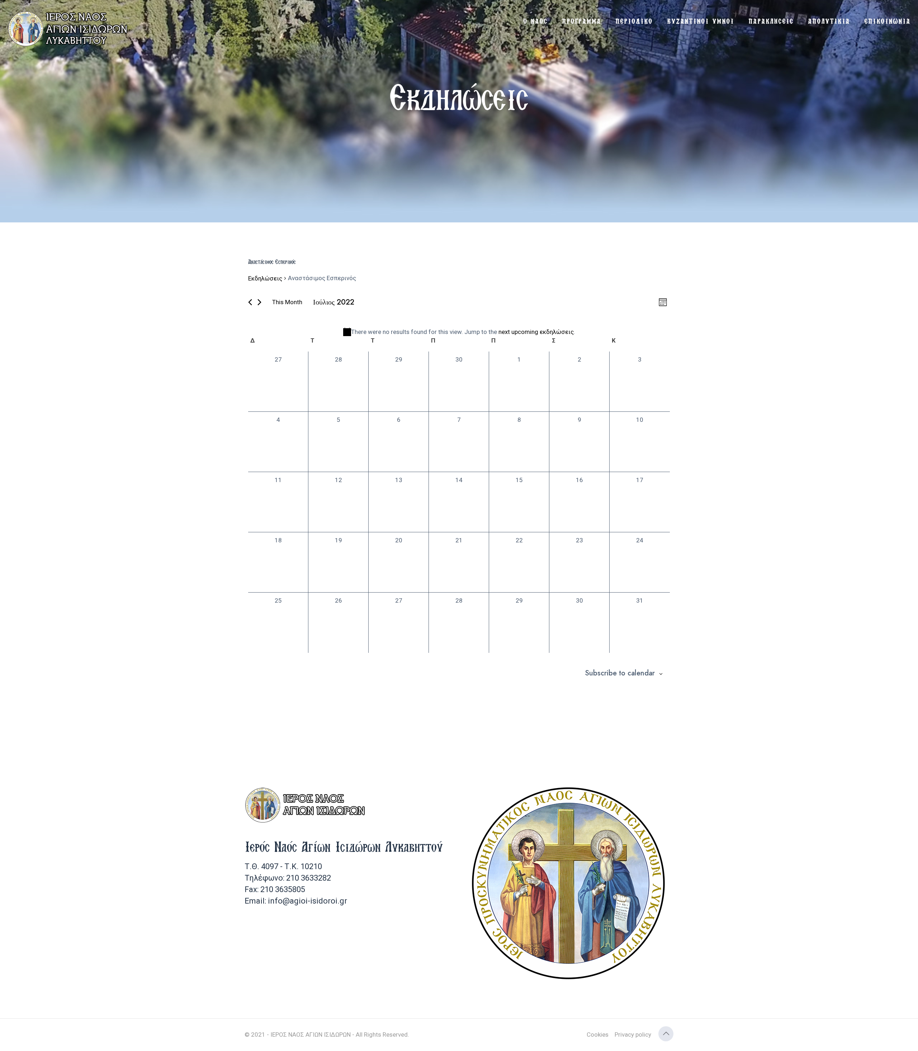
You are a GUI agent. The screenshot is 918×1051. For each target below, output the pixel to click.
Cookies (598, 1034)
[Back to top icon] (665, 1033)
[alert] (459, 332)
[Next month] (259, 302)
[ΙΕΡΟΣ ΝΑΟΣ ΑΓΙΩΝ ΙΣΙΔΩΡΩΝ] (70, 28)
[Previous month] (250, 302)
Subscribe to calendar (620, 673)
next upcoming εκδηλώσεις (536, 331)
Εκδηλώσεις (265, 278)
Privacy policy (633, 1034)
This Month (287, 302)
